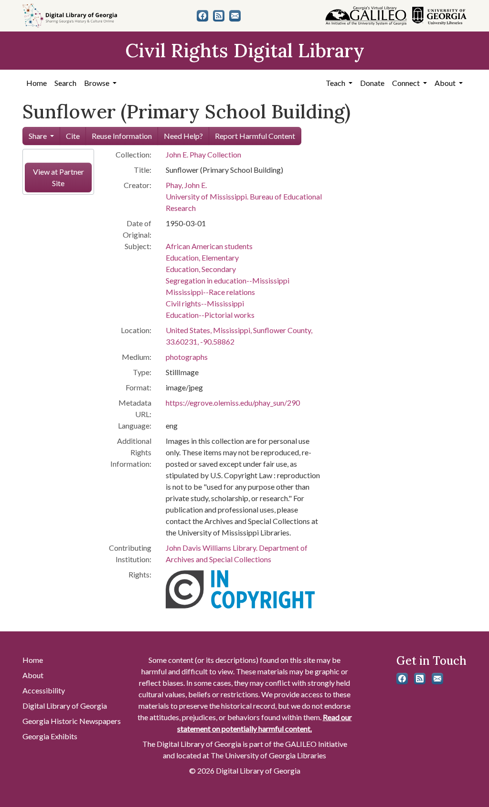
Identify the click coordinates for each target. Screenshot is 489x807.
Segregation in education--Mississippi (227, 280)
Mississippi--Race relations (210, 291)
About (32, 675)
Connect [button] (406, 82)
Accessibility (43, 690)
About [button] (446, 82)
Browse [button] (97, 82)
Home (36, 82)
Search (65, 82)
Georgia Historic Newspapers (71, 720)
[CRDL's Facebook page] (202, 15)
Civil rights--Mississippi (205, 303)
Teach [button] (336, 82)
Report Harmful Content (255, 135)
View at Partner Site (58, 177)
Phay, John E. (186, 184)
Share (38, 135)
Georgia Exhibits (49, 736)
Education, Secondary (201, 268)
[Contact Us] (235, 15)
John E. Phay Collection (203, 154)
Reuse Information (122, 135)
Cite (73, 135)
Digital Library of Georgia (64, 705)
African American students (209, 246)
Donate (372, 82)
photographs (187, 356)
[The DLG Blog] (218, 15)
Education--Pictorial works (210, 314)
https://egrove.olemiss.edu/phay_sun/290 (233, 402)
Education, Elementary (202, 257)
